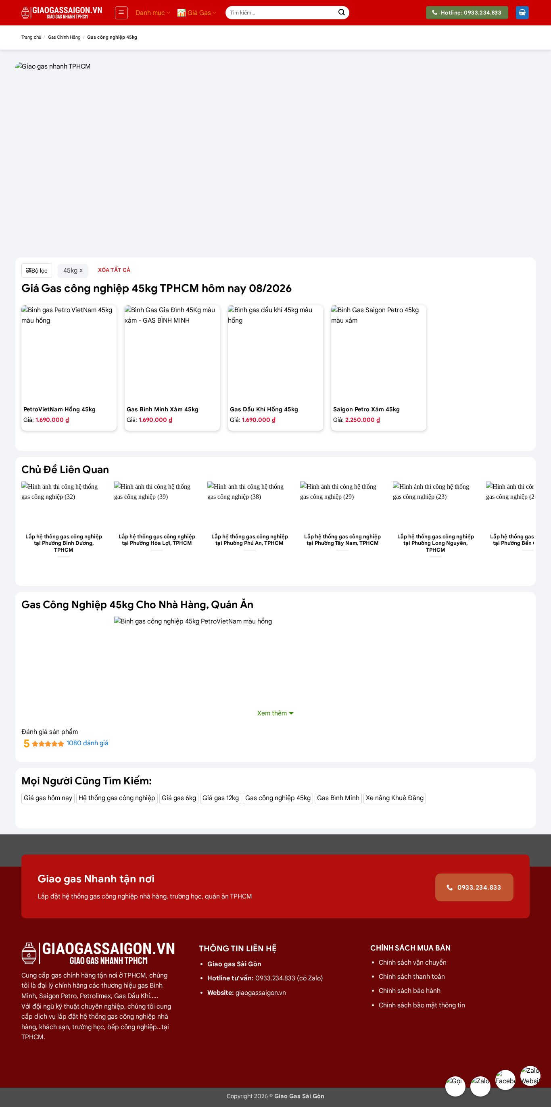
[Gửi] (342, 13)
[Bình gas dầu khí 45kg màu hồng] (275, 352)
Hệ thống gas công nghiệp (117, 798)
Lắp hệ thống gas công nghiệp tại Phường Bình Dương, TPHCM (63, 543)
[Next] (529, 527)
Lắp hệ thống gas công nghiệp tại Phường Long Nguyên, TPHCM (435, 543)
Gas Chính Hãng (64, 37)
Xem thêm (272, 713)
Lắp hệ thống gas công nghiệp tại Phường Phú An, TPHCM (249, 540)
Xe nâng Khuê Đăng (395, 798)
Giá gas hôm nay (48, 798)
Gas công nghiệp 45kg (278, 798)
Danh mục (150, 13)
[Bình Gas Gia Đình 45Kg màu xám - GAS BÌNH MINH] (172, 352)
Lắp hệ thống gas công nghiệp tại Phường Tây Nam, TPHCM (342, 540)
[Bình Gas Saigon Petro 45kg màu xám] (378, 352)
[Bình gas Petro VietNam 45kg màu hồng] (69, 352)
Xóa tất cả (114, 270)
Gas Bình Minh (338, 798)
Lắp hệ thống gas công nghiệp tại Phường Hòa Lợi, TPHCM (157, 540)
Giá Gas (199, 13)
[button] (121, 12)
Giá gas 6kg (179, 798)
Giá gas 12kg (220, 798)
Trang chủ (31, 37)
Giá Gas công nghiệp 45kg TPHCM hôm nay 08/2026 (156, 288)
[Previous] (22, 527)
